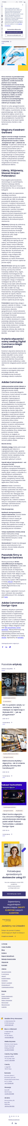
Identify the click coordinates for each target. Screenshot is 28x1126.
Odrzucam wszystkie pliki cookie (14, 35)
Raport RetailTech (8, 956)
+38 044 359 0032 (9, 1106)
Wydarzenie (19, 810)
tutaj (6, 597)
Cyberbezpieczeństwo (9, 698)
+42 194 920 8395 (9, 1094)
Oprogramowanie (8, 757)
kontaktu (21, 638)
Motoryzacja (5, 1002)
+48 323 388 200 (9, 1037)
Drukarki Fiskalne (6, 978)
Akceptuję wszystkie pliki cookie (14, 32)
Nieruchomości (6, 1005)
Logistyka (4, 1007)
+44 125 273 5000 (9, 1050)
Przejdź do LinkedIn (7, 936)
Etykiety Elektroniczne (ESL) (10, 754)
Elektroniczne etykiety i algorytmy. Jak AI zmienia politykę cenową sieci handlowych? (13, 764)
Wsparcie (5, 962)
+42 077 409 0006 (10, 1060)
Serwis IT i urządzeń (7, 983)
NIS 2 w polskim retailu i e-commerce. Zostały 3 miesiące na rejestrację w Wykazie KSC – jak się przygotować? (13, 710)
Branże (4, 991)
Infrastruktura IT (6, 985)
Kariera (4, 953)
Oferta (4, 969)
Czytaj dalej (5, 41)
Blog (3, 950)
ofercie (10, 582)
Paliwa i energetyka (7, 1000)
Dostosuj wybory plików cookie (14, 29)
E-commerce (7, 701)
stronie (4, 638)
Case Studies (6, 947)
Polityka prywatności (14, 1120)
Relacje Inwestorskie (9, 959)
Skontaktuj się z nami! (14, 894)
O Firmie (4, 944)
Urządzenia (4, 981)
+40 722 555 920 (9, 1083)
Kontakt (4, 965)
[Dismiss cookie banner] (22, 5)
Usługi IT (4, 976)
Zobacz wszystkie (7, 669)
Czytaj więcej (6, 722)
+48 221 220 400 (9, 1025)
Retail (3, 994)
